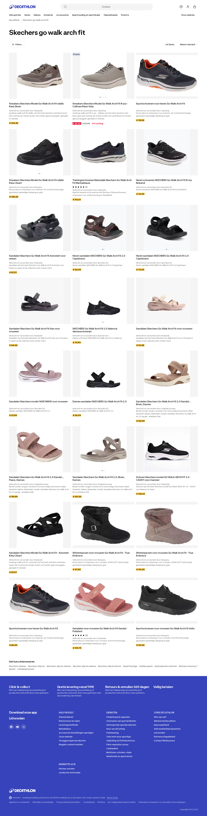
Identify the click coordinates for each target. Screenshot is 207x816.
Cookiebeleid (89, 802)
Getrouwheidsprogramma (167, 729)
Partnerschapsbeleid (164, 736)
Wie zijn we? (160, 717)
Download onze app (23, 712)
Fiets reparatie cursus (117, 744)
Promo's (125, 15)
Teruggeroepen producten (72, 740)
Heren (27, 15)
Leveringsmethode (68, 725)
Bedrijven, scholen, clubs (119, 752)
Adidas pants (146, 666)
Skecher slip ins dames (84, 666)
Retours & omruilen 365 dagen (127, 689)
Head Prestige (130, 666)
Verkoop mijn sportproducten (121, 725)
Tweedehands (111, 15)
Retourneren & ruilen (69, 721)
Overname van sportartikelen (121, 721)
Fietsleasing (112, 732)
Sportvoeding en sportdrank (86, 15)
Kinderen (48, 15)
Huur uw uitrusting (115, 729)
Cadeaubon (112, 748)
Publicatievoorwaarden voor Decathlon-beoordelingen (162, 802)
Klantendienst (66, 717)
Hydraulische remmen (165, 666)
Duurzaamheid (161, 725)
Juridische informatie (69, 772)
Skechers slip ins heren (109, 666)
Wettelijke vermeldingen (43, 802)
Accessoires (62, 15)
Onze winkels (188, 15)
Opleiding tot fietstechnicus (120, 740)
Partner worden (67, 768)
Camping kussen (25, 669)
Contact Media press (164, 740)
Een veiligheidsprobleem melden (122, 802)
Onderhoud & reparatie (118, 717)
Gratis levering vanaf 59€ (79, 691)
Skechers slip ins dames (59, 666)
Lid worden (17, 718)
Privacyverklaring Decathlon (68, 802)
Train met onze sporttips (118, 736)
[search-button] (65, 7)
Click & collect (28, 689)
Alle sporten (15, 15)
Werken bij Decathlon (165, 721)
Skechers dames (17, 666)
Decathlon (14, 20)
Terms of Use (112, 798)
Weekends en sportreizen (119, 756)
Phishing (101, 802)
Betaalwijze (65, 729)
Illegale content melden (71, 744)
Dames (37, 15)
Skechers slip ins (36, 666)
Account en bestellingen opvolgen (76, 732)
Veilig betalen (163, 687)
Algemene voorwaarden (19, 802)
